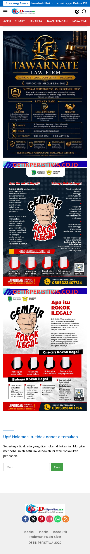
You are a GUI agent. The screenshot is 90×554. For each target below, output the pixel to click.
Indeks (43, 532)
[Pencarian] (84, 11)
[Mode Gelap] (77, 11)
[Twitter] (33, 519)
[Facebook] (25, 519)
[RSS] (65, 519)
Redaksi (28, 532)
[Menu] (6, 11)
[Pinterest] (41, 519)
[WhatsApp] (57, 519)
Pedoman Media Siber (45, 537)
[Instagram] (49, 519)
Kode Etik (60, 532)
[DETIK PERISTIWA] (23, 11)
